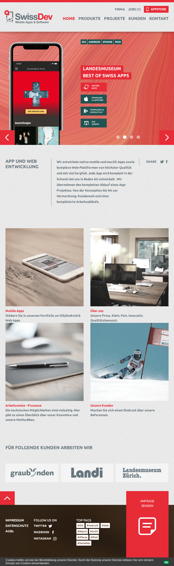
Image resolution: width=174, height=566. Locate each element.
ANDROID (94, 42)
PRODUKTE (89, 18)
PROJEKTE (114, 18)
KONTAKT (159, 18)
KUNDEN (137, 18)
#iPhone (82, 537)
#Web (105, 525)
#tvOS (94, 531)
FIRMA (120, 9)
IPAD (118, 42)
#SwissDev (83, 543)
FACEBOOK (41, 532)
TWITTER (40, 525)
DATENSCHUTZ (16, 526)
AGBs (9, 531)
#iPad (94, 537)
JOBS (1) (134, 9)
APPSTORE (152, 8)
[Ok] (166, 562)
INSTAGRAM (42, 538)
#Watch (82, 531)
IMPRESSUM (14, 520)
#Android (92, 525)
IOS (84, 42)
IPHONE (107, 42)
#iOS (80, 525)
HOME (69, 18)
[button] (7, 137)
